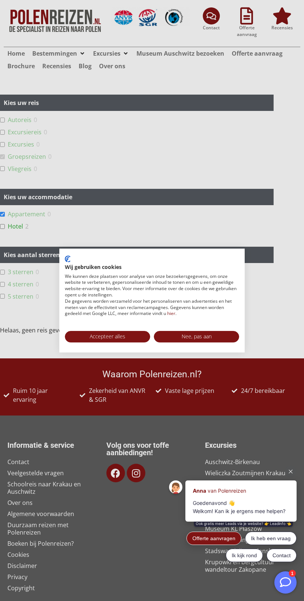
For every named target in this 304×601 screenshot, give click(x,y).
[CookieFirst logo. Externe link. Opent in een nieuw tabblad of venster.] (67, 259)
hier (171, 313)
